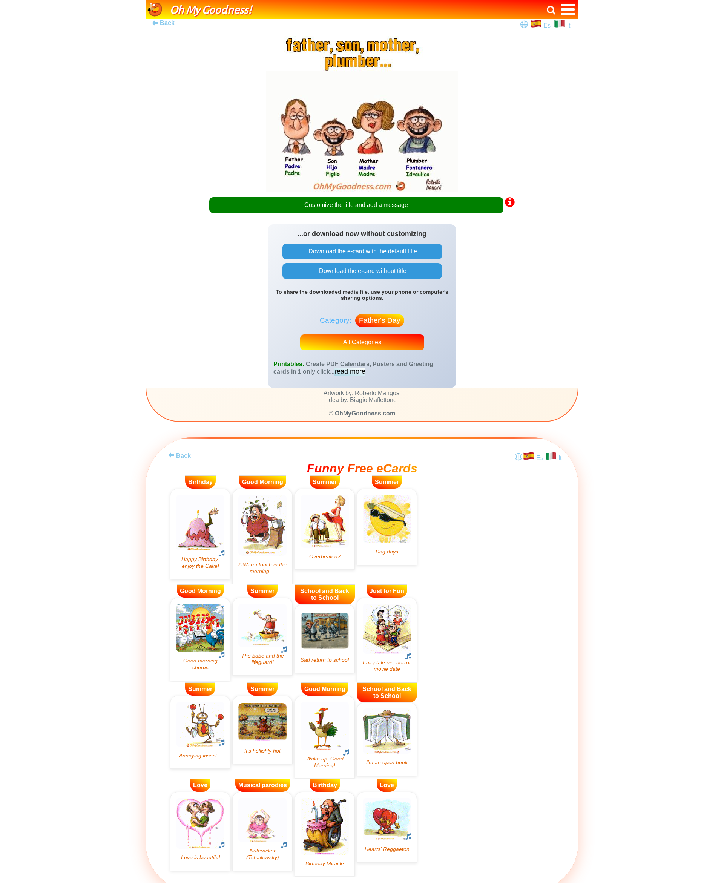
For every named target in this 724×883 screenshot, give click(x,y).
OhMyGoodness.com (365, 413)
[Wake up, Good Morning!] (325, 737)
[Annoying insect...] (200, 732)
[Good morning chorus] (200, 639)
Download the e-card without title (362, 271)
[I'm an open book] (387, 739)
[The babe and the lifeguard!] (262, 637)
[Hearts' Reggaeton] (387, 827)
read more (349, 371)
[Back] (171, 455)
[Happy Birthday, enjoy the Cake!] (200, 534)
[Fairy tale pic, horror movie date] (387, 640)
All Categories (362, 342)
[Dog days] (387, 527)
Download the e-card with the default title (362, 251)
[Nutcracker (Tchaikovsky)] (262, 831)
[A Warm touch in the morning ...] (262, 536)
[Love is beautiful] (200, 831)
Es (547, 25)
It (568, 25)
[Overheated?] (325, 529)
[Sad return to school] (325, 638)
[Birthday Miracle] (325, 834)
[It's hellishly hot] (262, 730)
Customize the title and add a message (356, 205)
